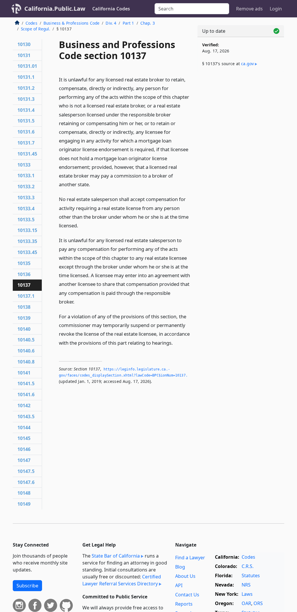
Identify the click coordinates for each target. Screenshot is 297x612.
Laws (247, 594)
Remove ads (249, 9)
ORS (258, 603)
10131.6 (26, 132)
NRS (246, 585)
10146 (23, 449)
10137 (23, 285)
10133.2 (26, 186)
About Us (185, 576)
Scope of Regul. (35, 29)
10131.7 (26, 143)
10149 (23, 504)
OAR (246, 603)
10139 (23, 318)
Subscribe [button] (27, 585)
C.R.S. (247, 566)
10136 (23, 274)
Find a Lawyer (190, 557)
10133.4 (26, 208)
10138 (23, 307)
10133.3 (26, 197)
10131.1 (26, 77)
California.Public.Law (54, 8)
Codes (31, 23)
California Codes (111, 9)
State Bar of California (116, 556)
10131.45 (27, 154)
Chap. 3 (147, 23)
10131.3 (26, 99)
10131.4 (26, 110)
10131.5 (26, 121)
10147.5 (26, 471)
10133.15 (27, 230)
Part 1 (128, 23)
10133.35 (27, 241)
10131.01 (27, 66)
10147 (23, 460)
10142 (23, 405)
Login (276, 9)
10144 (23, 427)
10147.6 (26, 482)
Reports (184, 604)
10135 (23, 263)
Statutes (251, 575)
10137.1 (26, 296)
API (178, 585)
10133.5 (26, 219)
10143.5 (26, 416)
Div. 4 (111, 23)
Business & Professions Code (71, 23)
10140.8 (26, 362)
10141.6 (26, 394)
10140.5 (26, 340)
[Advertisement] (240, 116)
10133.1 (26, 175)
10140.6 (26, 351)
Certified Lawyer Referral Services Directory (121, 580)
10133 (23, 165)
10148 (23, 493)
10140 (23, 329)
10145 (23, 438)
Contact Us (187, 594)
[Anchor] (93, 184)
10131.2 (26, 88)
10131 (23, 55)
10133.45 (27, 252)
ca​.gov (247, 63)
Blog (180, 567)
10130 (23, 44)
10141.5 (26, 383)
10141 (23, 373)
